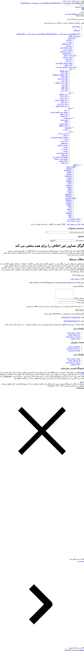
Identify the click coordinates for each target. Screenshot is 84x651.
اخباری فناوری (75, 338)
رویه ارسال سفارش (73, 348)
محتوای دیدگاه (78, 298)
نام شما (81, 300)
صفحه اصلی (76, 26)
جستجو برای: (79, 240)
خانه (82, 224)
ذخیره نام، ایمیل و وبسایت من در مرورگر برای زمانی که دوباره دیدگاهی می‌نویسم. (54, 306)
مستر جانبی (74, 279)
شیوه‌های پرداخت (74, 346)
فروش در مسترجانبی (72, 336)
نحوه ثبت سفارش (74, 350)
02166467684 (75, 317)
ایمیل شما (80, 302)
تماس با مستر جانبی (73, 333)
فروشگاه (77, 30)
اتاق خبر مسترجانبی (73, 224)
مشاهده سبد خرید (78, 650)
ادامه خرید (68, 650)
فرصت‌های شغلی (74, 334)
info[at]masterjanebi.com (72, 321)
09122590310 (65, 317)
